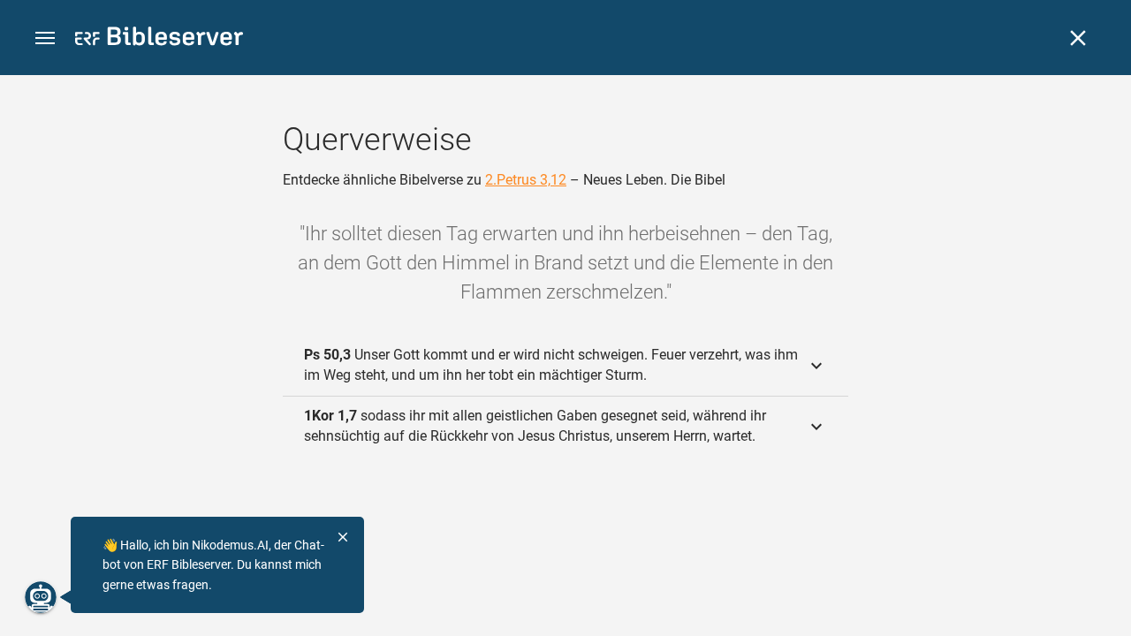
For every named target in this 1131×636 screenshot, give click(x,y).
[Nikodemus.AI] (41, 597)
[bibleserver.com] (159, 39)
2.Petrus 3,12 (525, 179)
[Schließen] (1078, 38)
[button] (45, 38)
